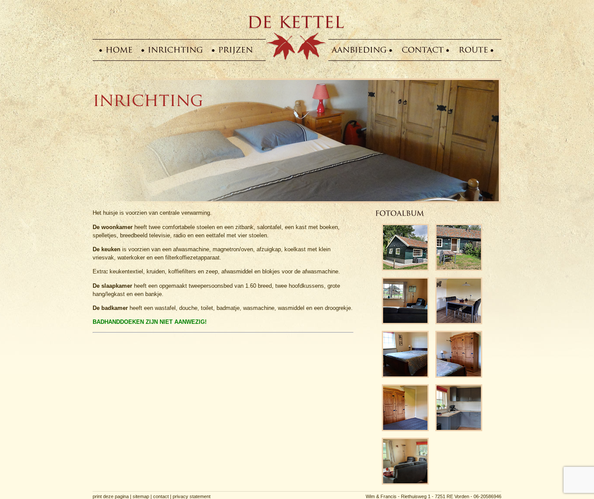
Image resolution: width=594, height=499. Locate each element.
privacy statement (191, 496)
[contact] (423, 49)
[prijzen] (236, 49)
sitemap (141, 496)
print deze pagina (111, 496)
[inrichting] (176, 49)
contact (161, 496)
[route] (473, 49)
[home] (119, 49)
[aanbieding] (359, 49)
